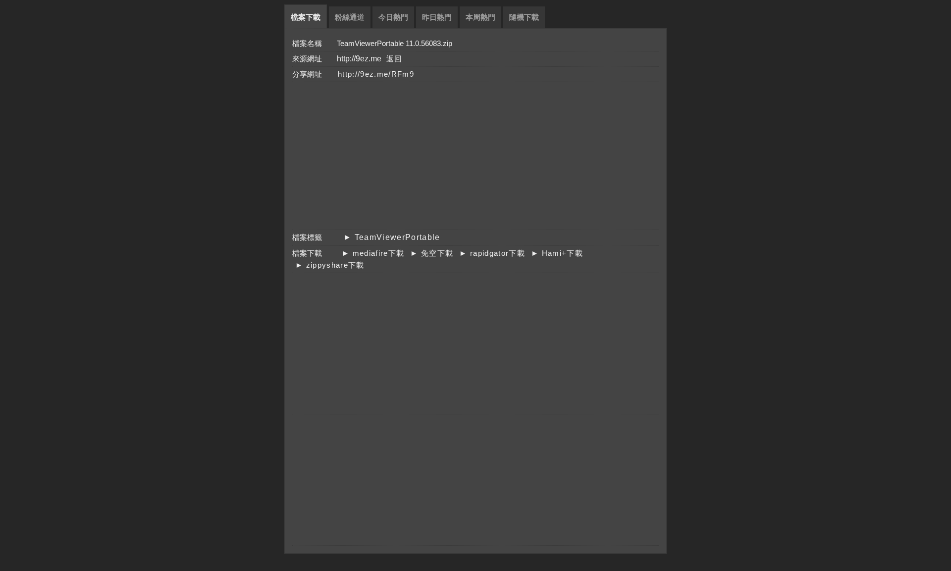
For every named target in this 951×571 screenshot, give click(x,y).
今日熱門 (393, 17)
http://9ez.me (359, 58)
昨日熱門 (437, 17)
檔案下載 (305, 17)
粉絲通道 (350, 17)
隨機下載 (524, 17)
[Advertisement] (469, 155)
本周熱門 (480, 17)
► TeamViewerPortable (391, 237)
